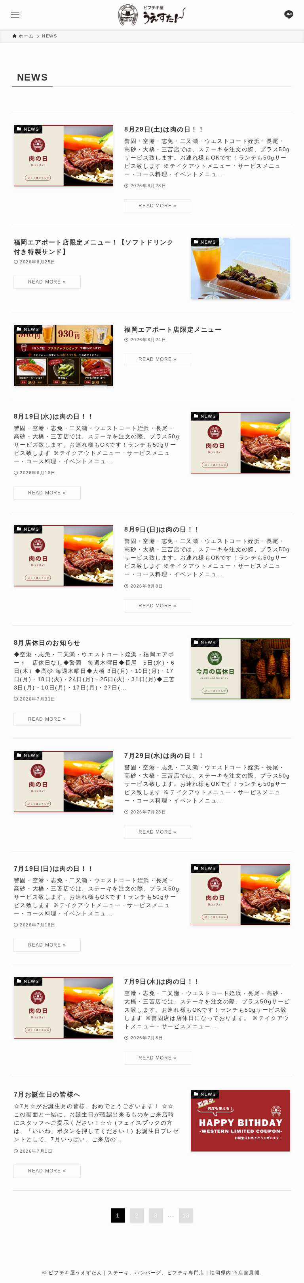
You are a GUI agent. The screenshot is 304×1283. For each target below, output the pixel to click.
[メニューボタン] (15, 15)
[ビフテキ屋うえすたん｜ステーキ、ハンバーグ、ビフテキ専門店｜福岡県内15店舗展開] (152, 15)
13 (186, 1215)
